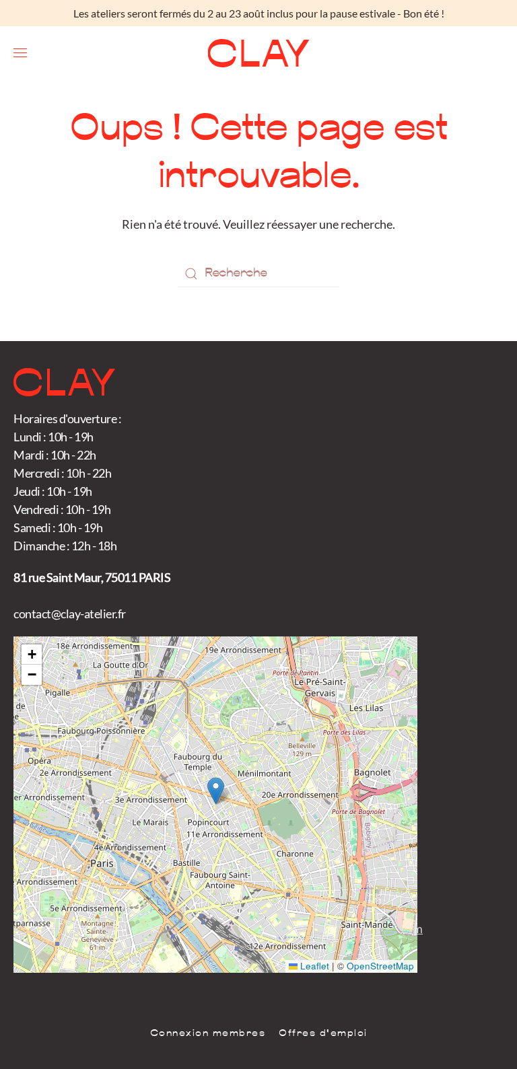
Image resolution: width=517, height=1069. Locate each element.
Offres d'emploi (323, 1034)
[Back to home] (259, 53)
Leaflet (313, 965)
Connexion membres (208, 1034)
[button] (20, 53)
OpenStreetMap (380, 965)
